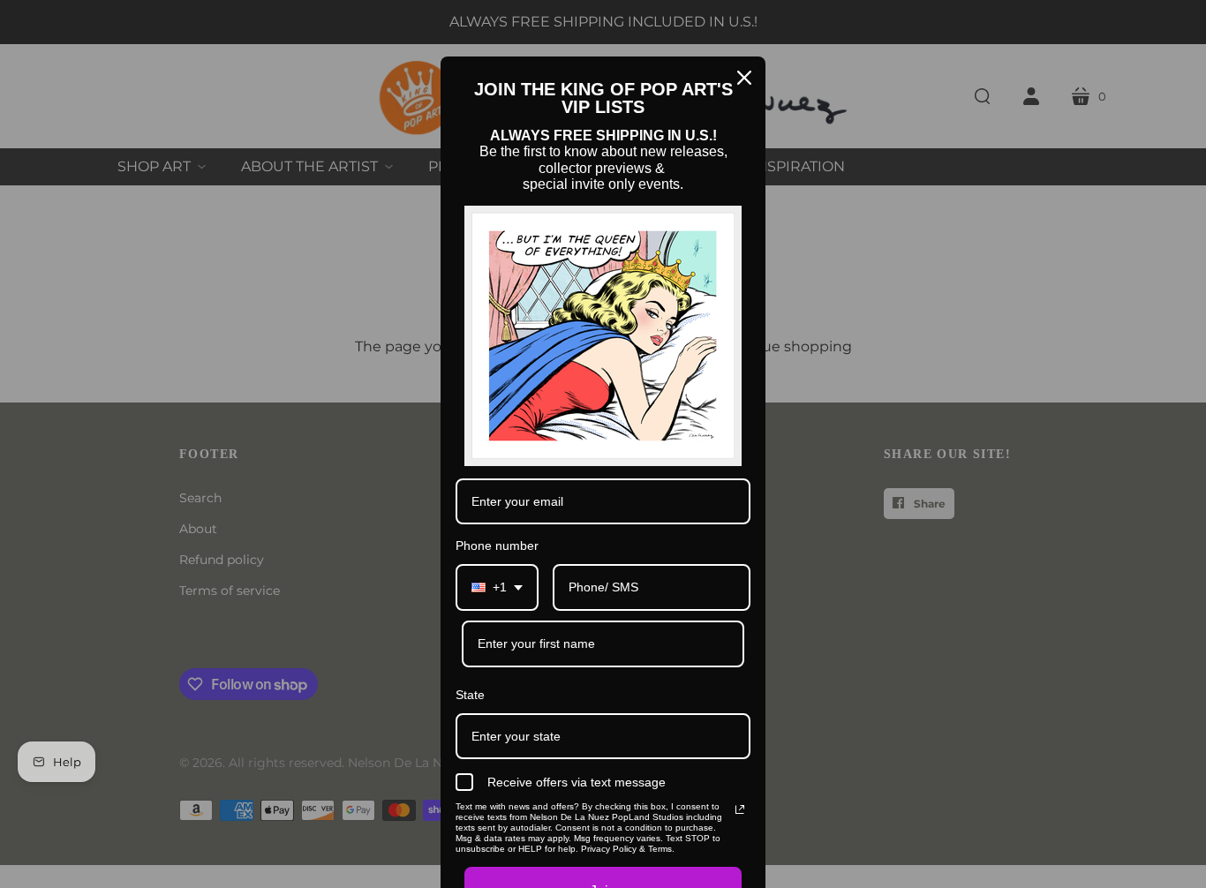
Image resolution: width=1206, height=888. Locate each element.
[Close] (744, 77)
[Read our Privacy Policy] (739, 809)
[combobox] (497, 587)
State (470, 695)
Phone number (497, 545)
